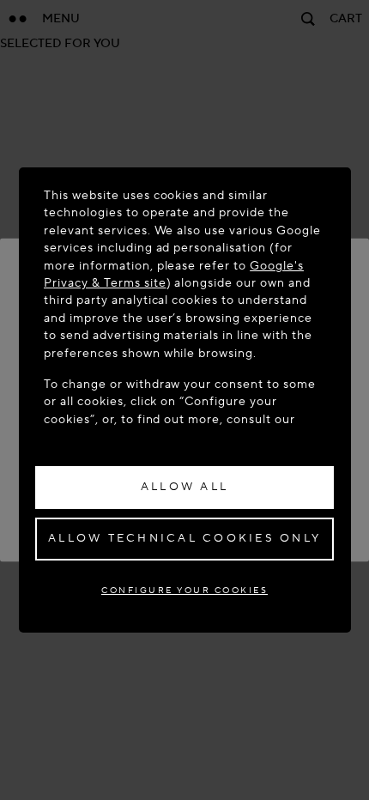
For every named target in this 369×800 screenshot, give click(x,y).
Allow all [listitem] (184, 487)
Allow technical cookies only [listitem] (184, 538)
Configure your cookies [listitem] (184, 590)
